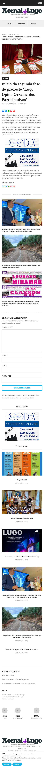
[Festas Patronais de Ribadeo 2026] (22, 513)
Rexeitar (17, 764)
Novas (10, 23)
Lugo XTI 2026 (22, 480)
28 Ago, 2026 (19, 483)
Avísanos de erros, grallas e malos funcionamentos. (19, 683)
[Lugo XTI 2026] (22, 475)
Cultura (21, 23)
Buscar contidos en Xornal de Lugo (13, 695)
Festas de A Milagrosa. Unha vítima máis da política (22, 649)
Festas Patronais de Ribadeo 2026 (22, 518)
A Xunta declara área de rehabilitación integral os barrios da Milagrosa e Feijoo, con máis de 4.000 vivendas (21, 230)
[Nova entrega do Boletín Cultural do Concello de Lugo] (22, 552)
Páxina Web (6, 376)
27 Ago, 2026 (19, 560)
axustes (17, 760)
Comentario (7, 327)
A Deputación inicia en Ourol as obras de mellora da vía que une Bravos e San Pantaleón (21, 266)
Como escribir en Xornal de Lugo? (13, 697)
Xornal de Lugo (10, 103)
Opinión (33, 23)
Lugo (18, 34)
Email (4, 366)
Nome (4, 356)
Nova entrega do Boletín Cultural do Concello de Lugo (22, 557)
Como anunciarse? (8, 699)
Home (4, 34)
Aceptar (6, 764)
